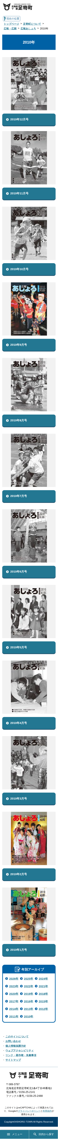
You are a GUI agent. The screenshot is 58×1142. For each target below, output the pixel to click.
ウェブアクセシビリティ (19, 1050)
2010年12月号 (19, 119)
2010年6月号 (18, 571)
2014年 (13, 1009)
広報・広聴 (10, 28)
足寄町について (32, 24)
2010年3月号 (18, 798)
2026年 (13, 978)
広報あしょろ (28, 28)
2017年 (13, 1001)
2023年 (13, 986)
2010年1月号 (18, 949)
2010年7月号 (18, 496)
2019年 (28, 993)
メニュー (17, 1134)
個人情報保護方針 (15, 1046)
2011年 (13, 1016)
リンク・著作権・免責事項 (20, 1055)
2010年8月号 (18, 420)
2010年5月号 (18, 647)
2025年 (28, 978)
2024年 (43, 978)
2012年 (43, 1009)
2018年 (43, 993)
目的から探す (46, 1134)
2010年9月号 (18, 344)
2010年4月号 (18, 723)
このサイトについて (17, 1036)
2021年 (43, 986)
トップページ (11, 24)
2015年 (43, 1001)
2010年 (28, 1016)
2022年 (28, 986)
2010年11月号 (19, 193)
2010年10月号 (19, 269)
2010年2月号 (18, 874)
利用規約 (47, 1111)
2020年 (13, 993)
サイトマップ (13, 1060)
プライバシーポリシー (29, 1111)
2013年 (28, 1009)
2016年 (28, 1001)
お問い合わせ (13, 1041)
